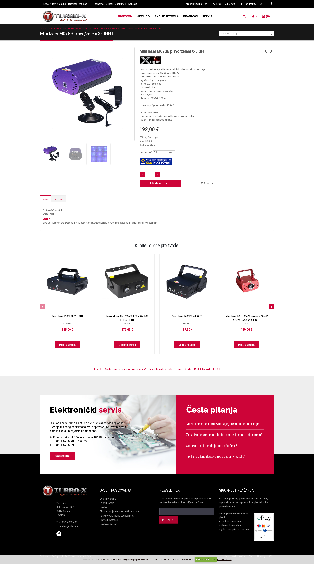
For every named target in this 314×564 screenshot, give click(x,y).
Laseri (122, 28)
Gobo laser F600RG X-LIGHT (187, 316)
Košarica (208, 183)
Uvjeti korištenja (108, 498)
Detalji (45, 199)
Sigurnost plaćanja (236, 490)
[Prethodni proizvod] (265, 51)
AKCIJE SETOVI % (167, 16)
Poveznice (59, 199)
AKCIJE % (143, 16)
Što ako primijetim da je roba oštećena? (211, 446)
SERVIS (207, 16)
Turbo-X (44, 28)
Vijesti (109, 3)
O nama (99, 3)
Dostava (104, 507)
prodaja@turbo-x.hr (196, 3)
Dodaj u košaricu (161, 183)
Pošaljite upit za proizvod (164, 152)
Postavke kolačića (109, 524)
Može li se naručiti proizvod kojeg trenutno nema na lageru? (224, 424)
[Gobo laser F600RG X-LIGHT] (187, 281)
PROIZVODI (125, 16)
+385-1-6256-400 (225, 3)
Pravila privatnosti (109, 520)
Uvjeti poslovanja (115, 490)
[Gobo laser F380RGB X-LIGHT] (67, 281)
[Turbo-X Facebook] (271, 3)
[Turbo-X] (67, 491)
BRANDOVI (190, 16)
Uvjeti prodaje (107, 503)
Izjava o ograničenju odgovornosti (117, 515)
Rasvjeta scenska (109, 28)
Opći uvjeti (120, 3)
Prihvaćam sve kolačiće (205, 559)
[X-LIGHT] (207, 60)
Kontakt (132, 3)
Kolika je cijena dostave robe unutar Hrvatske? (216, 457)
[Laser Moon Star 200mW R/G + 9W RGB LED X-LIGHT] (127, 281)
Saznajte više (62, 455)
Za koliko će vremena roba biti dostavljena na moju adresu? (224, 435)
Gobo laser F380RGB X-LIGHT (67, 316)
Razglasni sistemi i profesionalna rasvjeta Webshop (74, 28)
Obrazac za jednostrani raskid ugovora (119, 511)
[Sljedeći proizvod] (271, 51)
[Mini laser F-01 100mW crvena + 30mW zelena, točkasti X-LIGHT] (246, 281)
